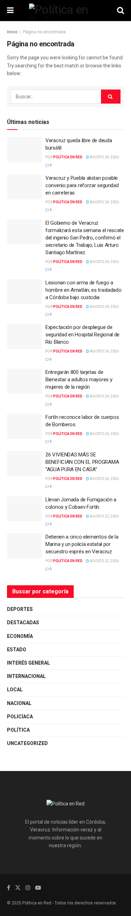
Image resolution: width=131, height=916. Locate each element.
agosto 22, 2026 (104, 516)
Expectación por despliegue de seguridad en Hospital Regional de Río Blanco (82, 334)
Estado (16, 649)
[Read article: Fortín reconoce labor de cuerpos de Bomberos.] (24, 426)
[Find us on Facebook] (8, 888)
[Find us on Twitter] (18, 888)
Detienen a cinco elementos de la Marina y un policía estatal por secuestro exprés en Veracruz (81, 544)
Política (18, 730)
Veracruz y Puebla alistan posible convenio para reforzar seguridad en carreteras (81, 185)
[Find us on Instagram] (28, 888)
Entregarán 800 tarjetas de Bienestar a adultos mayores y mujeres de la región (78, 379)
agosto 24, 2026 (104, 157)
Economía (20, 636)
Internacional (26, 676)
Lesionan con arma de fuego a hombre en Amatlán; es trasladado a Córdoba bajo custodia (83, 290)
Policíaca (20, 716)
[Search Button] (120, 10)
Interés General (28, 663)
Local (15, 689)
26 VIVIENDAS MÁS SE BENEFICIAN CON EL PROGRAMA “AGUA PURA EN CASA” (82, 462)
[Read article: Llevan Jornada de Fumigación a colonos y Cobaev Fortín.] (24, 508)
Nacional (19, 703)
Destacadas (23, 622)
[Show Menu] (10, 10)
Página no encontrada (44, 31)
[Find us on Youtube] (38, 888)
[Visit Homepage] (65, 11)
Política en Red (67, 157)
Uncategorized (27, 743)
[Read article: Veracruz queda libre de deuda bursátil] (24, 149)
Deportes (20, 609)
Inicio (12, 31)
